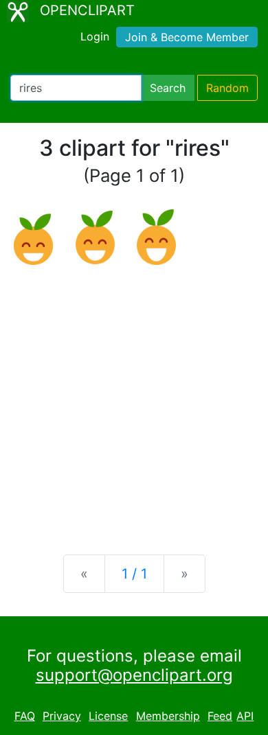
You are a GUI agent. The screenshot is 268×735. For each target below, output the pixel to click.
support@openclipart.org (134, 675)
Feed (220, 716)
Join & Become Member (187, 37)
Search (168, 88)
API (245, 716)
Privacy (62, 716)
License (108, 716)
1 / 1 (134, 573)
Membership (168, 716)
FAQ (24, 716)
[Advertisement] (134, 399)
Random (227, 88)
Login (94, 36)
